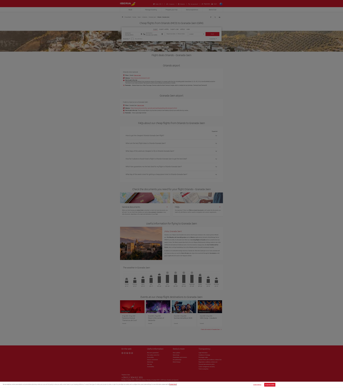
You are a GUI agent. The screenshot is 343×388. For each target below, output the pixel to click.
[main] (171, 385)
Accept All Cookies (269, 384)
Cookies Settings (257, 384)
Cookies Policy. (173, 384)
